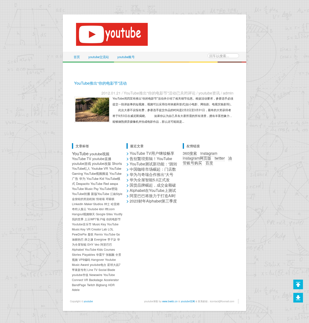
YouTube (80, 153)
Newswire (95, 275)
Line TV (92, 270)
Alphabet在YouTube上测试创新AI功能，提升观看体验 (151, 193)
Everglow (100, 239)
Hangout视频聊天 (83, 214)
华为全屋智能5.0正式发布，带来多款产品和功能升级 (151, 182)
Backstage (96, 280)
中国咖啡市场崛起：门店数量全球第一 (151, 171)
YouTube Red (100, 183)
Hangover (97, 259)
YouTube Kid (95, 178)
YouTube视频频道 (96, 173)
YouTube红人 (81, 168)
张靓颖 (110, 254)
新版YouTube (100, 193)
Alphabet (78, 249)
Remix (98, 234)
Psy (96, 188)
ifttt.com (110, 209)
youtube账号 (126, 56)
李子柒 (111, 239)
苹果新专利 (79, 270)
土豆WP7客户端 (94, 219)
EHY (90, 244)
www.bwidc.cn (170, 301)
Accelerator (111, 280)
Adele (76, 290)
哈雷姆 (115, 204)
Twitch (91, 285)
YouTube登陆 (108, 188)
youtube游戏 (81, 163)
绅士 (107, 204)
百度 (209, 163)
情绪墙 (100, 199)
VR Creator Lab (96, 229)
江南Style (116, 194)
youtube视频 (99, 153)
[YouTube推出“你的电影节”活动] (92, 109)
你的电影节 (113, 219)
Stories (76, 254)
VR (86, 280)
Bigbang (101, 285)
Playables (88, 254)
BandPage (79, 285)
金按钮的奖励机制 (83, 199)
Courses (109, 249)
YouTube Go (112, 234)
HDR (111, 285)
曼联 (90, 234)
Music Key (99, 224)
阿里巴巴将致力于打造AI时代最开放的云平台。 (151, 198)
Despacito (83, 183)
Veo (96, 244)
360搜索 (190, 153)
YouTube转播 (81, 193)
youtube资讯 (209, 93)
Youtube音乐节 (81, 224)
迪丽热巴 (78, 239)
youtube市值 (80, 275)
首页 (77, 56)
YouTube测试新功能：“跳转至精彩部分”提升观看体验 (151, 166)
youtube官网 (188, 301)
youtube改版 (101, 163)
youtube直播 (101, 158)
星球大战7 (113, 264)
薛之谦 (88, 239)
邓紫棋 (110, 199)
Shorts (117, 163)
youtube (88, 301)
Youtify (118, 214)
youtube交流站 (98, 56)
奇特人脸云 (79, 209)
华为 (82, 178)
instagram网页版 (197, 158)
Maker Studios (93, 204)
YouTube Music (82, 188)
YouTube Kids (94, 249)
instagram (208, 153)
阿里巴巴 (106, 244)
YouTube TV (81, 158)
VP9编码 (84, 259)
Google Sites (104, 214)
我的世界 (78, 219)
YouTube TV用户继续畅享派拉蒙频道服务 (150, 155)
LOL (110, 229)
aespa (114, 183)
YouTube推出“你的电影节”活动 (100, 83)
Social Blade (106, 270)
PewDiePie (79, 234)
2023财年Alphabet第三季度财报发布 (151, 203)
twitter (220, 158)
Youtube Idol (95, 209)
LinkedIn (77, 204)
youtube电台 (98, 264)
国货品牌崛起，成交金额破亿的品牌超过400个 (151, 187)
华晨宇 (100, 254)
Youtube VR (99, 168)
